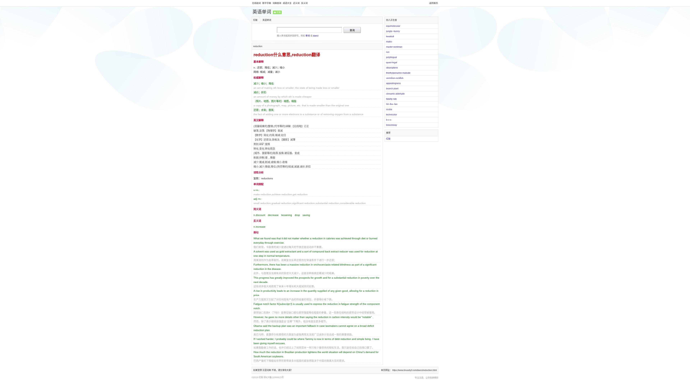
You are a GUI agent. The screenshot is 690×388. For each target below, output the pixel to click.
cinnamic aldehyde (395, 94)
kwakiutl (390, 36)
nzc (388, 52)
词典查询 (277, 3)
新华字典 (267, 3)
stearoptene (392, 67)
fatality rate (391, 99)
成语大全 (287, 3)
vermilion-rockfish (394, 78)
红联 (279, 12)
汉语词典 (267, 370)
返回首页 (433, 3)
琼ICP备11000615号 (274, 377)
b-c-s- (389, 120)
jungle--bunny (393, 31)
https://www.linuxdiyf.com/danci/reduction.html (414, 370)
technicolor (391, 114)
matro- (389, 41)
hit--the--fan (391, 104)
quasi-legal (391, 62)
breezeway (391, 125)
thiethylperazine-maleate (398, 73)
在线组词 (256, 3)
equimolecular (393, 26)
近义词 (296, 3)
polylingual (391, 57)
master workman (394, 47)
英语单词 (261, 12)
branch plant (392, 88)
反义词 (304, 3)
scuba (389, 109)
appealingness (393, 83)
